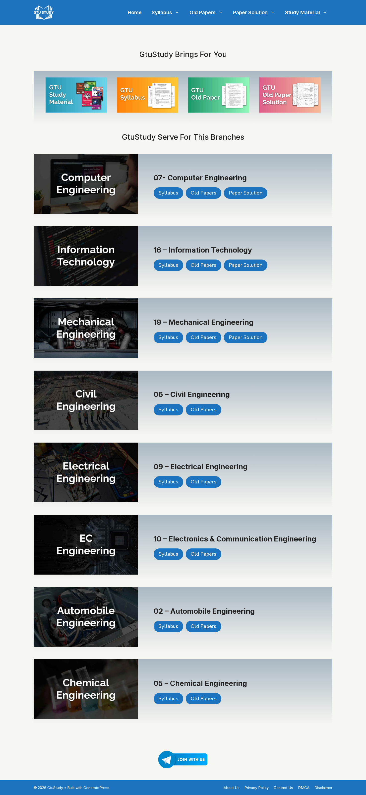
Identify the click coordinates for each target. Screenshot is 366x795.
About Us (232, 787)
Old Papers (202, 12)
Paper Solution (250, 12)
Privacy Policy (256, 787)
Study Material (302, 12)
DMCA (303, 787)
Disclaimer (323, 787)
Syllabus (162, 12)
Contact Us (283, 787)
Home (135, 12)
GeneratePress (96, 787)
